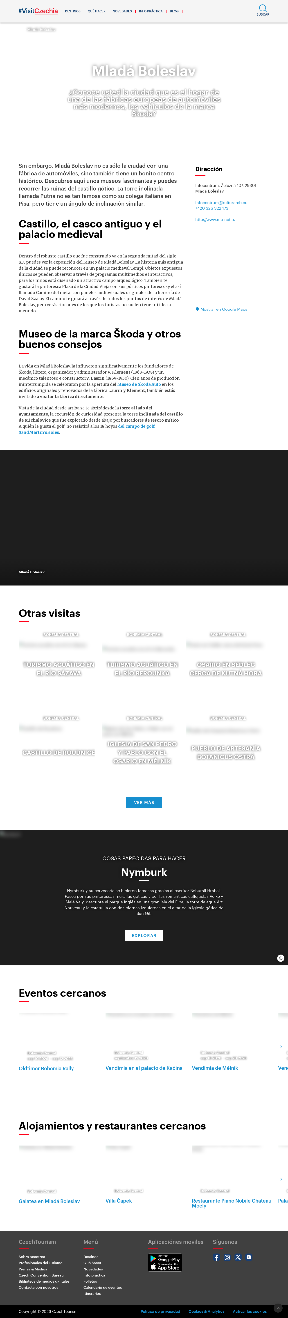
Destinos (73, 11)
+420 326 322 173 (211, 208)
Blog (174, 11)
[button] (262, 11)
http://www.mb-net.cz (215, 219)
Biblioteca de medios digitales (44, 1281)
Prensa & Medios (33, 1269)
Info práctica (151, 11)
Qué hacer (97, 11)
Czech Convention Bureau (41, 1275)
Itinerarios (92, 1293)
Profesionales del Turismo (41, 1263)
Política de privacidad (160, 1311)
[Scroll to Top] (278, 1308)
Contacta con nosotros (38, 1287)
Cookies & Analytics (206, 1311)
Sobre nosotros (32, 1256)
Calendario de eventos (102, 1287)
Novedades (122, 11)
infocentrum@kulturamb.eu (221, 202)
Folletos (90, 1281)
